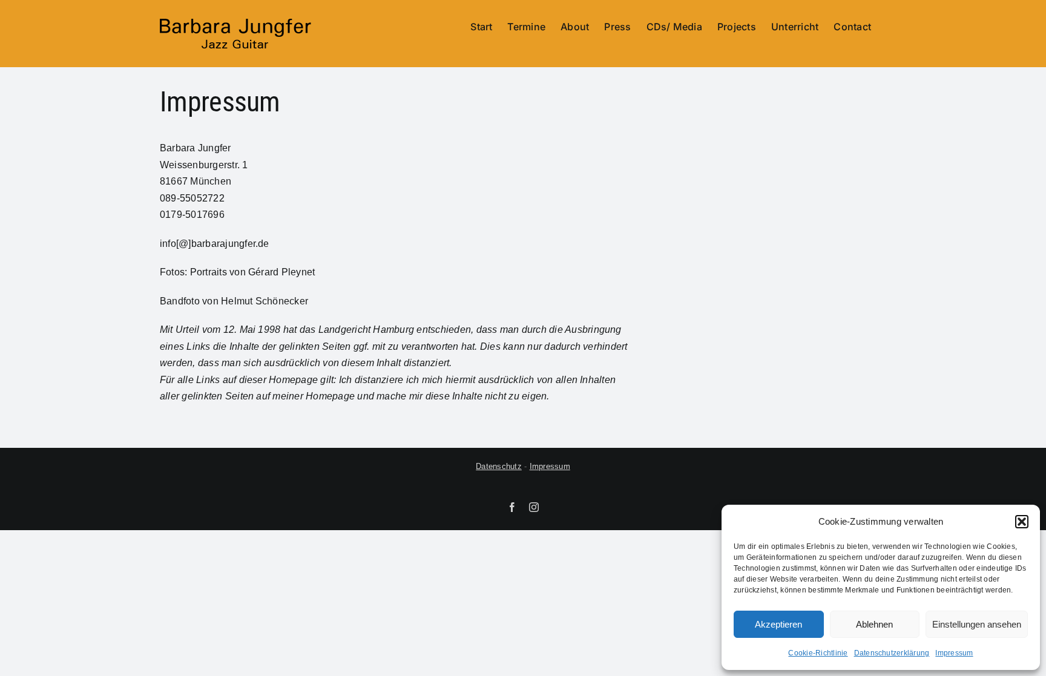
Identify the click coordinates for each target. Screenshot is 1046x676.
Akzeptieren (778, 624)
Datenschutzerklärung (892, 653)
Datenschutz (499, 466)
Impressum (954, 653)
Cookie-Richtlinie (817, 653)
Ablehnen (874, 624)
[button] (1022, 522)
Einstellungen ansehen (976, 624)
